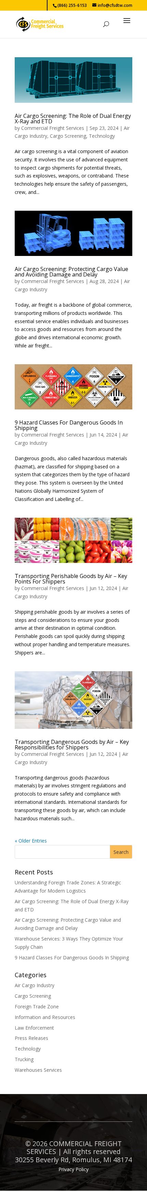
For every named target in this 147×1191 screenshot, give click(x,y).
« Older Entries (31, 840)
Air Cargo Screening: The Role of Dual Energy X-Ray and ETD (73, 118)
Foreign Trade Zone (37, 1006)
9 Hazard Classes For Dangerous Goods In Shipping (69, 425)
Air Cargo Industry (34, 985)
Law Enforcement (34, 1027)
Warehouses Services (38, 1070)
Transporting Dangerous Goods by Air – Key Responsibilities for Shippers (72, 744)
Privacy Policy (73, 1169)
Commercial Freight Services (52, 128)
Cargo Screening (68, 136)
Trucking (24, 1059)
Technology (102, 136)
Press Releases (31, 1038)
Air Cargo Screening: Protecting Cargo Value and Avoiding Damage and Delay (71, 271)
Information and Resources (45, 1017)
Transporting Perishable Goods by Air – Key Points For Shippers (71, 578)
